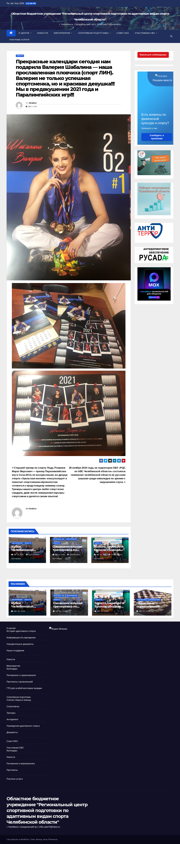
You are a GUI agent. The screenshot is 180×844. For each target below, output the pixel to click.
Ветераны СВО (58, 539)
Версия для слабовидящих (153, 55)
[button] (171, 36)
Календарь (12, 669)
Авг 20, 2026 (144, 611)
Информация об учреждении (21, 637)
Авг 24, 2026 (61, 611)
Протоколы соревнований (20, 682)
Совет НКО (122, 33)
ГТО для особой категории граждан (24, 688)
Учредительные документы (20, 644)
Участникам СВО (145, 33)
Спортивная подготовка (93, 33)
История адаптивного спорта (21, 631)
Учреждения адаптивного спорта (23, 726)
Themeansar (52, 839)
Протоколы (12, 770)
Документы (12, 732)
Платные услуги (19, 39)
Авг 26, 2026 (19, 611)
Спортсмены (13, 706)
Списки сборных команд (19, 700)
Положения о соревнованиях (148, 599)
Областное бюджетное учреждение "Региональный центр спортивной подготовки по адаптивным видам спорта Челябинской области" (47, 810)
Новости (42, 33)
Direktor (33, 103)
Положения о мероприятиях (21, 763)
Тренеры (11, 713)
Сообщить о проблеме (157, 137)
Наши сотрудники (15, 650)
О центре (24, 33)
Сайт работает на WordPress (18, 839)
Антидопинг (12, 719)
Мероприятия (62, 33)
